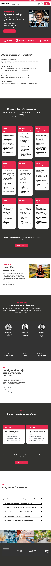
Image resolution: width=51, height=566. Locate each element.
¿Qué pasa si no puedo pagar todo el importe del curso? (18, 520)
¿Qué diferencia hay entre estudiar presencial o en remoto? (19, 507)
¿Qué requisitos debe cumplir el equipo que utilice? (17, 503)
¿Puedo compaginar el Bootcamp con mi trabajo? (16, 516)
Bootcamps (35, 560)
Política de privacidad (17, 560)
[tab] (22, 502)
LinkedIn (47, 549)
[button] (17, 3)
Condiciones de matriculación (27, 560)
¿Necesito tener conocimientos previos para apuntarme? (19, 499)
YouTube (47, 553)
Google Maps (19, 551)
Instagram (47, 550)
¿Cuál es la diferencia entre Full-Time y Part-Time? (17, 512)
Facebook (47, 551)
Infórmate (36, 0)
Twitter (47, 552)
